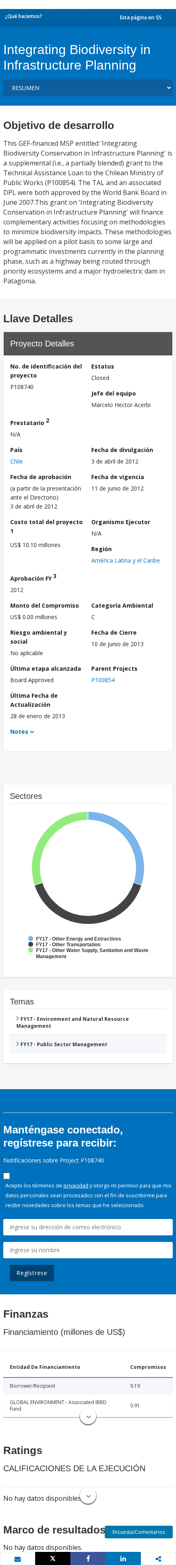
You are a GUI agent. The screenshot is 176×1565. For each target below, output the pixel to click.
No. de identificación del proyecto (46, 370)
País (16, 450)
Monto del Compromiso (44, 605)
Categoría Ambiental (122, 605)
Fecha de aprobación (40, 477)
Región (101, 549)
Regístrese (31, 1273)
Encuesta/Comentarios (139, 1532)
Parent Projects (114, 668)
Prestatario (29, 421)
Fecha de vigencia (117, 477)
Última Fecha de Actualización (34, 700)
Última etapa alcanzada (45, 668)
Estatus (102, 366)
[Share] (88, 1558)
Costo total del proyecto (46, 526)
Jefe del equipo (113, 393)
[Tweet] (52, 1558)
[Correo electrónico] (17, 1559)
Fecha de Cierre (114, 632)
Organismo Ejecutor (120, 522)
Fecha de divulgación (122, 450)
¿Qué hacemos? (23, 16)
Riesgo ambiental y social (38, 637)
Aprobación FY (33, 577)
